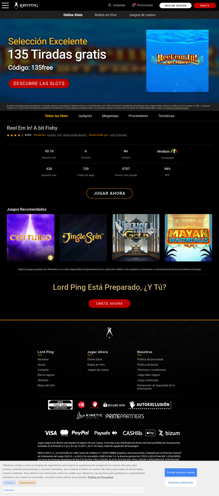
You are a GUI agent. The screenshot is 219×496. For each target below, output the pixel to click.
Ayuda (41, 364)
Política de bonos (147, 364)
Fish (59, 135)
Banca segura (46, 375)
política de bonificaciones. (177, 108)
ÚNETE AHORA (109, 303)
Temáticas (166, 116)
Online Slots (72, 15)
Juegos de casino (142, 15)
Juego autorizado (147, 380)
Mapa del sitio (46, 385)
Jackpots (85, 116)
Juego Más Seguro (148, 375)
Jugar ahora (109, 193)
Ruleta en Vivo (106, 15)
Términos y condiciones (151, 369)
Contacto (43, 369)
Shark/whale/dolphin (75, 135)
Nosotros (43, 359)
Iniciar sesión (175, 5)
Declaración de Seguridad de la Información (156, 387)
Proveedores (138, 116)
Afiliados (43, 380)
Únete (204, 5)
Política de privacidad (150, 359)
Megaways (110, 116)
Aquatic (51, 135)
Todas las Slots (56, 116)
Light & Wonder (118, 135)
